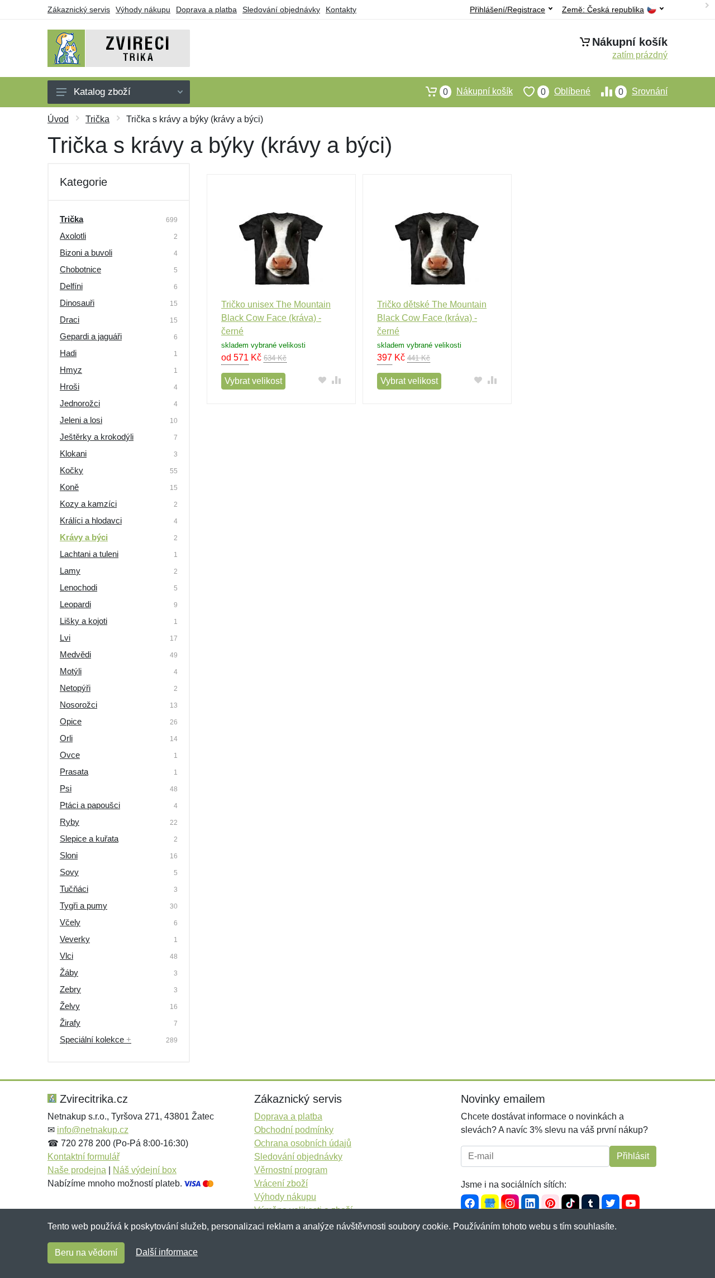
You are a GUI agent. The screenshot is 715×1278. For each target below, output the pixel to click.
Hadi (68, 353)
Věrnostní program (290, 1170)
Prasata (74, 771)
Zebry (70, 989)
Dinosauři (77, 303)
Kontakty (341, 9)
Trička (97, 119)
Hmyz (71, 369)
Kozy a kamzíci (88, 503)
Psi (66, 788)
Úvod (58, 119)
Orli (66, 738)
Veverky (75, 939)
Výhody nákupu (143, 9)
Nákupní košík (478, 92)
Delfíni (71, 286)
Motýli (71, 671)
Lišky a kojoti (83, 621)
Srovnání (643, 92)
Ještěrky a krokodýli (97, 436)
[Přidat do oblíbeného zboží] (323, 380)
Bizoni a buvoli (86, 252)
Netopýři (75, 688)
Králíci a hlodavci (91, 520)
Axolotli (73, 236)
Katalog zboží (102, 92)
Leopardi (75, 604)
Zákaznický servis (78, 9)
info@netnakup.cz (92, 1130)
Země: (603, 10)
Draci (69, 319)
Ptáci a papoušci (90, 805)
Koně (69, 487)
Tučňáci (74, 888)
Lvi (65, 637)
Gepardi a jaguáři (91, 336)
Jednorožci (80, 403)
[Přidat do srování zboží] (337, 380)
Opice (71, 721)
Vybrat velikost (253, 381)
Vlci (66, 955)
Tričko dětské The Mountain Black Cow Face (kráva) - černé (432, 318)
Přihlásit (633, 1156)
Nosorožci (78, 704)
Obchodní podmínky (293, 1130)
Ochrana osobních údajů (302, 1143)
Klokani (73, 453)
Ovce (70, 755)
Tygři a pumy (83, 905)
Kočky (71, 470)
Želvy (70, 1006)
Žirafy (70, 1022)
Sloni (69, 855)
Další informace (167, 1252)
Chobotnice (80, 269)
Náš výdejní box (145, 1170)
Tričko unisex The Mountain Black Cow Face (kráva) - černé (276, 318)
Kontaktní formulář (83, 1156)
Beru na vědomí (86, 1252)
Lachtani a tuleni (89, 554)
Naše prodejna (76, 1170)
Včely (70, 922)
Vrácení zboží (281, 1183)
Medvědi (75, 654)
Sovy (69, 872)
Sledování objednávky (281, 9)
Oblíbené (565, 92)
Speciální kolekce (95, 1039)
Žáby (69, 972)
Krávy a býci (84, 537)
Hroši (69, 386)
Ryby (69, 822)
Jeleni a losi (81, 420)
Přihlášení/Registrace (507, 9)
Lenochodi (78, 587)
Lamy (70, 570)
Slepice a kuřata (89, 838)
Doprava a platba (206, 9)
